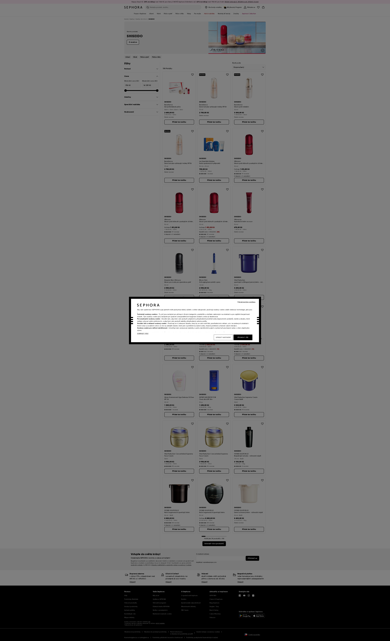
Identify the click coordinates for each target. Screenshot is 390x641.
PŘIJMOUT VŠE (242, 337)
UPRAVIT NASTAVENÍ (223, 337)
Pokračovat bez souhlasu (246, 302)
